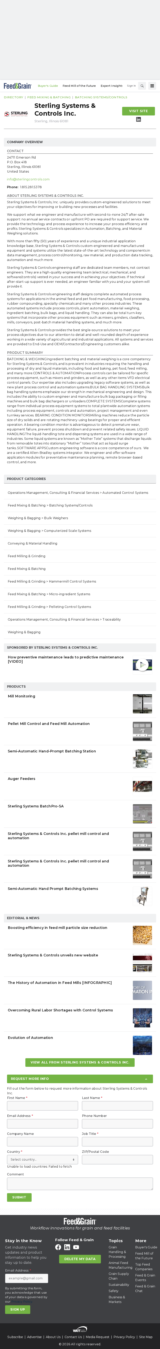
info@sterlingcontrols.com (28, 179)
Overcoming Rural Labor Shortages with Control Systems (60, 1010)
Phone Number (94, 1116)
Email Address (20, 1116)
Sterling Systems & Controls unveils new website (53, 955)
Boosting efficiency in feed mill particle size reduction (57, 928)
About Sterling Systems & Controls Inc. (45, 196)
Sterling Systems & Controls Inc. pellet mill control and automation (58, 836)
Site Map (146, 1337)
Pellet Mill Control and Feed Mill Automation (49, 724)
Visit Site (138, 111)
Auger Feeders (21, 779)
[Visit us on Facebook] (58, 1247)
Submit (19, 1197)
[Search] (142, 86)
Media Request (97, 1337)
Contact (15, 151)
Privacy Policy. (22, 1301)
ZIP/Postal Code (95, 1151)
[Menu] (152, 86)
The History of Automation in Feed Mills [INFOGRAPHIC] (60, 983)
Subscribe (15, 1337)
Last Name (92, 1098)
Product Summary (25, 353)
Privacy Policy (124, 1337)
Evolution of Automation (30, 1038)
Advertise (34, 1337)
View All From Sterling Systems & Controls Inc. (80, 1062)
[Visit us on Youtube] (76, 1247)
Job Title (90, 1133)
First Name (17, 1098)
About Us (53, 1337)
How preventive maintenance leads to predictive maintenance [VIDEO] (66, 659)
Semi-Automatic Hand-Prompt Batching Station (52, 751)
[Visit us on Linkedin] (138, 119)
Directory (13, 97)
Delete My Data (79, 1259)
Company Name (20, 1133)
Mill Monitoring (21, 696)
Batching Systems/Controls (101, 97)
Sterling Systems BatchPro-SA (36, 806)
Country (14, 1151)
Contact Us (73, 1337)
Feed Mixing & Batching (49, 97)
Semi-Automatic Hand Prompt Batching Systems (53, 889)
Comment (15, 1174)
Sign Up (17, 1309)
